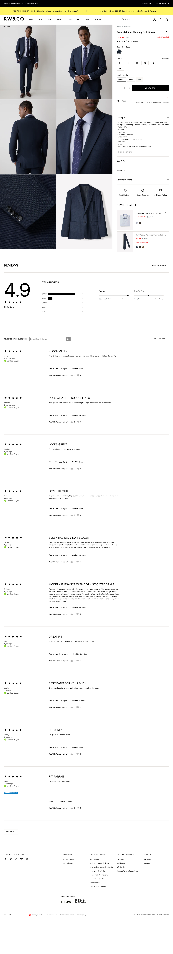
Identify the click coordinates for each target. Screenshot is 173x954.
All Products (128, 26)
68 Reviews (135, 41)
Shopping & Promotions (99, 875)
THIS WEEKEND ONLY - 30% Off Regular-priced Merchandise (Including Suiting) (45, 11)
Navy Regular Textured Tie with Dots (150, 235)
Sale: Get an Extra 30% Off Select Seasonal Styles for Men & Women (128, 11)
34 (120, 63)
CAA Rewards (122, 863)
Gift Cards (120, 867)
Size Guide (165, 58)
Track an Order (68, 859)
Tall (140, 80)
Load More (11, 832)
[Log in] (154, 19)
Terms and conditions (67, 915)
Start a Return (68, 863)
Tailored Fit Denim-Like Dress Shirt (149, 213)
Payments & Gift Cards (98, 871)
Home (119, 26)
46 (120, 68)
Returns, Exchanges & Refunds (101, 867)
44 (161, 63)
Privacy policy (81, 915)
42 (153, 63)
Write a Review (159, 266)
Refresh (166, 102)
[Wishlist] (160, 19)
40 (145, 63)
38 (137, 63)
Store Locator (162, 3)
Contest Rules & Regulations (127, 871)
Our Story (147, 859)
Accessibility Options (98, 887)
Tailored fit (122, 127)
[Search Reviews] (68, 339)
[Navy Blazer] (119, 52)
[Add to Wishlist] (166, 32)
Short (131, 79)
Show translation (11, 793)
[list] (56, 137)
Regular (121, 79)
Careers (147, 863)
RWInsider (146, 3)
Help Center (94, 859)
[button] (31, 19)
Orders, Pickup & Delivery (99, 863)
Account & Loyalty (97, 879)
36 (128, 63)
